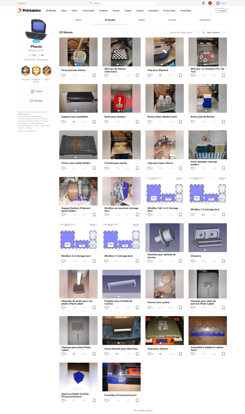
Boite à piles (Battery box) (162, 116)
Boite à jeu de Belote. (203, 116)
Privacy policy (22, 123)
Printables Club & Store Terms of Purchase (32, 119)
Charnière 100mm (158, 348)
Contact (21, 128)
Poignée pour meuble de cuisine (118, 302)
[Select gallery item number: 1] (75, 64)
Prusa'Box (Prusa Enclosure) (120, 395)
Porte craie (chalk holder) (75, 163)
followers (30, 59)
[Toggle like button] (63, 75)
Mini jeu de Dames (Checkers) (115, 70)
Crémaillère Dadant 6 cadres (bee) (207, 348)
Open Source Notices (25, 125)
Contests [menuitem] (103, 10)
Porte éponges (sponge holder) (204, 163)
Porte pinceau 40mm (73, 70)
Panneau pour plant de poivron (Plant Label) (203, 302)
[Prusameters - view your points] (210, 3)
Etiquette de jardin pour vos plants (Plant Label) (77, 302)
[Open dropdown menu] (52, 33)
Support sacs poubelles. (75, 116)
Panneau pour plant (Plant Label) (75, 348)
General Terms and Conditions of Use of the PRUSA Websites (33, 113)
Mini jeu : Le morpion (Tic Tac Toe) (208, 70)
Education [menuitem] (153, 10)
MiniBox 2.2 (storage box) (76, 255)
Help (37, 125)
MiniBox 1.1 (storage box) (118, 255)
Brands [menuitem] (116, 10)
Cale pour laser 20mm (160, 163)
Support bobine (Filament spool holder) (75, 209)
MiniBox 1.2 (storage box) (205, 209)
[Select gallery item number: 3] (80, 64)
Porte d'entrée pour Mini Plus (121, 348)
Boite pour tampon (115, 116)
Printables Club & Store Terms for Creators (33, 121)
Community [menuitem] (88, 10)
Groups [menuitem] (139, 10)
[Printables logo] (29, 10)
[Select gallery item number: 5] (82, 203)
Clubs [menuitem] (74, 10)
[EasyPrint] (203, 3)
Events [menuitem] (128, 10)
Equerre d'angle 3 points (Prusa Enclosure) (75, 395)
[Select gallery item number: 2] (78, 64)
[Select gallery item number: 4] (125, 64)
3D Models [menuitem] (51, 10)
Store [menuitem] (63, 10)
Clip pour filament (158, 70)
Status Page (45, 125)
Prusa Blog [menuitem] (185, 10)
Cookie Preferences (37, 123)
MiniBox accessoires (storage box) (121, 209)
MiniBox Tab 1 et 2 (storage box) (163, 209)
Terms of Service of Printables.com (30, 116)
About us (29, 128)
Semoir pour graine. (159, 302)
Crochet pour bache (115, 163)
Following (42, 59)
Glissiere (196, 255)
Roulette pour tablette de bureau (162, 255)
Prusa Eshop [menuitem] (169, 10)
